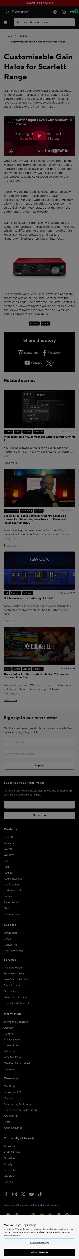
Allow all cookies (39, 1252)
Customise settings (39, 1242)
